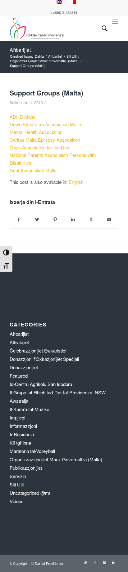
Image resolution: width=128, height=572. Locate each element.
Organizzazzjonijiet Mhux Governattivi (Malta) (44, 61)
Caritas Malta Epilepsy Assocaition (45, 139)
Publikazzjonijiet (26, 467)
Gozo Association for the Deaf (40, 147)
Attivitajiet (19, 342)
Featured (19, 375)
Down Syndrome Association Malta (45, 124)
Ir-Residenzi (22, 434)
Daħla (39, 56)
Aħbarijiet (20, 49)
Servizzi (18, 476)
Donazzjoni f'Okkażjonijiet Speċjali (44, 359)
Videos (17, 501)
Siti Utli (71, 56)
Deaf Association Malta (33, 170)
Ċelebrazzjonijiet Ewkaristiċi (38, 350)
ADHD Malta (22, 116)
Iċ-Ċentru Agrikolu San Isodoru (41, 384)
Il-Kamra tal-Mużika (29, 409)
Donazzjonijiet (24, 367)
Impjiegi (17, 417)
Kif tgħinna (20, 442)
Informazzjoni (23, 426)
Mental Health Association (36, 132)
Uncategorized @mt (30, 493)
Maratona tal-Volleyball (32, 451)
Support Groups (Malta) (46, 92)
